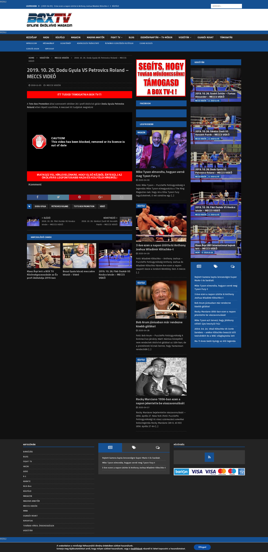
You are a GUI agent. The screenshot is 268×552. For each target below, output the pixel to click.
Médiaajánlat (48, 43)
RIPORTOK (28, 521)
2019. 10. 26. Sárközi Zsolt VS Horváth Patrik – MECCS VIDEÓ (212, 132)
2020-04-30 (144, 180)
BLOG (131, 37)
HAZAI (46, 37)
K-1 (24, 476)
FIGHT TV (115, 37)
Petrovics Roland (59, 206)
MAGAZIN (75, 37)
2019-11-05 (36, 85)
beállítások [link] (136, 548)
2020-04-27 (144, 407)
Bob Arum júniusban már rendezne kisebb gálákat (159, 324)
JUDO (25, 471)
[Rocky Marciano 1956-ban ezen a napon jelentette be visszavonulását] (161, 377)
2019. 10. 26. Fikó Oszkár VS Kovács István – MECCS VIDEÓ (114, 274)
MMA (25, 511)
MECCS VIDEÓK (54, 85)
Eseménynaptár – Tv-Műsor (156, 37)
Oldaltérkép (65, 43)
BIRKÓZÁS (28, 452)
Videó (102, 206)
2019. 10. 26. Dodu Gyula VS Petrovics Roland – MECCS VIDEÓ (213, 170)
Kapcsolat (49, 49)
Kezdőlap (31, 37)
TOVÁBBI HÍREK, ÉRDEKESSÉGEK (38, 526)
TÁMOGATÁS (226, 37)
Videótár (199, 62)
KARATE (27, 481)
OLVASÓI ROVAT (206, 37)
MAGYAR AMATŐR (95, 37)
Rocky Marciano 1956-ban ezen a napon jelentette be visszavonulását (160, 401)
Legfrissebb (146, 124)
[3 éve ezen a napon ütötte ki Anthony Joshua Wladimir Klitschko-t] (161, 223)
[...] (172, 195)
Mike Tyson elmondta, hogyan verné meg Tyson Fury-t (160, 173)
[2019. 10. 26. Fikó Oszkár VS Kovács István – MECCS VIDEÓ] (115, 255)
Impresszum (31, 43)
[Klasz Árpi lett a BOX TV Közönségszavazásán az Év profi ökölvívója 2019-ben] (43, 255)
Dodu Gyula (40, 206)
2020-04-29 (144, 253)
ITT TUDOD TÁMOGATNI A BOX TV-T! (79, 94)
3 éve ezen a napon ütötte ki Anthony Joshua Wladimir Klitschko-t (161, 247)
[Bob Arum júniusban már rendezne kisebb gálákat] (161, 300)
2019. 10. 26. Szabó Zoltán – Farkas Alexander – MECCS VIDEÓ (215, 95)
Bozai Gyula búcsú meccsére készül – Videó (79, 272)
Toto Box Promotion (84, 206)
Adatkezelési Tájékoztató (88, 43)
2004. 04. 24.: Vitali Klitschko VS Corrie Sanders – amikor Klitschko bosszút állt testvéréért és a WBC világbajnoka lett (215, 332)
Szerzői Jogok (32, 49)
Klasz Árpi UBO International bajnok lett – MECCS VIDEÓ (215, 246)
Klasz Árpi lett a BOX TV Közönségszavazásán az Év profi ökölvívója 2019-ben (42, 274)
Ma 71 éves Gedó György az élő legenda (215, 341)
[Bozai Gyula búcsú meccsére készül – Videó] (79, 255)
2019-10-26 (208, 252)
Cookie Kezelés (146, 43)
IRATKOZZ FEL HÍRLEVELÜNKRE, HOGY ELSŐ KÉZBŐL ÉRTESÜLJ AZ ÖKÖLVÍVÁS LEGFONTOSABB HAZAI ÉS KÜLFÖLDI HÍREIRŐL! (79, 176)
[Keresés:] (226, 6)
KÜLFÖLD (60, 37)
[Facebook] (209, 457)
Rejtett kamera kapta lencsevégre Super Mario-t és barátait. (131, 458)
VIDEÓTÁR (184, 37)
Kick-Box (27, 486)
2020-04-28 (143, 330)
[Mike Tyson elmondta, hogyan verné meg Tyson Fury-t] (161, 149)
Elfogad (202, 547)
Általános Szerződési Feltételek (119, 43)
